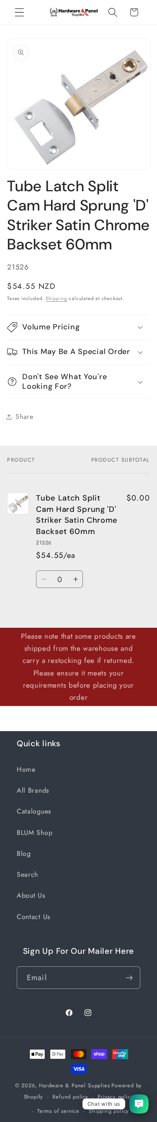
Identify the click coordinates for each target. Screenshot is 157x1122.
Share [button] (24, 416)
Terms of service (58, 1111)
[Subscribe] (129, 977)
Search (27, 874)
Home (26, 769)
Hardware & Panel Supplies (74, 1085)
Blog (24, 853)
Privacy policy (115, 1097)
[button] (19, 12)
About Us (31, 895)
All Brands (33, 790)
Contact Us (33, 917)
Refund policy (70, 1097)
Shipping (56, 298)
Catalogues (34, 811)
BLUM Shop (34, 832)
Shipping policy (109, 1111)
